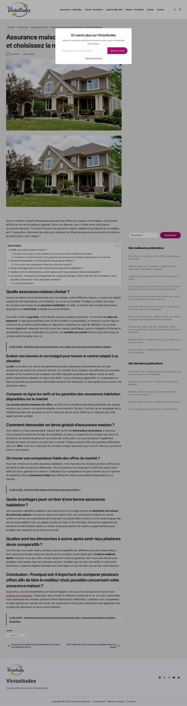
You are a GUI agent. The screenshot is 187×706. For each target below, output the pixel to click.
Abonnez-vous (117, 50)
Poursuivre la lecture (93, 58)
